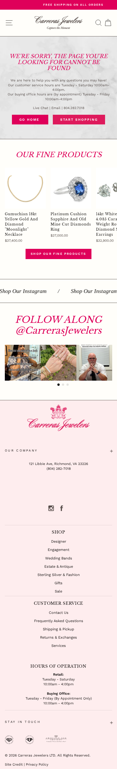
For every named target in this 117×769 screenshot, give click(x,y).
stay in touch (23, 722)
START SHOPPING (79, 120)
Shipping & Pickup (58, 629)
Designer (58, 541)
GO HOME (30, 120)
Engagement (58, 549)
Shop (58, 532)
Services (58, 645)
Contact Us (58, 612)
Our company (21, 450)
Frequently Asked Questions (58, 621)
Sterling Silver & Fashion (58, 575)
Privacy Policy (37, 764)
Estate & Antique (58, 566)
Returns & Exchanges (58, 637)
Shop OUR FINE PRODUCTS (58, 254)
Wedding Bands (58, 558)
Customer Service (58, 603)
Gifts (58, 583)
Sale (58, 591)
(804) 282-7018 (59, 469)
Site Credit (14, 764)
